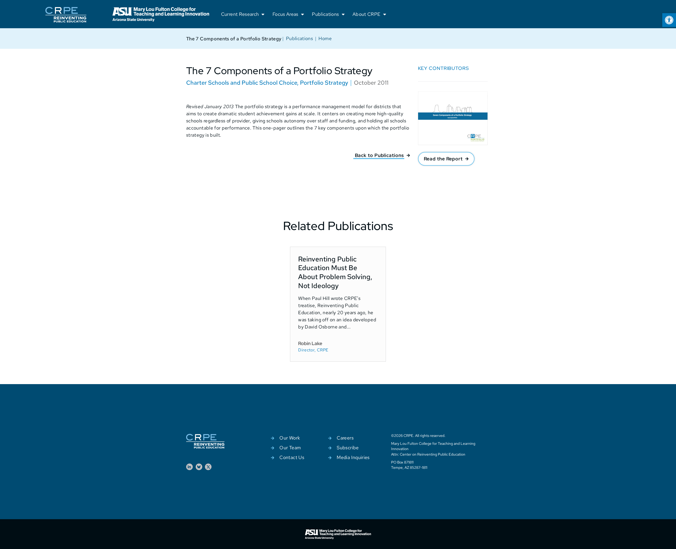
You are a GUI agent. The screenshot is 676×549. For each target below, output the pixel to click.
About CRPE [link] (367, 14)
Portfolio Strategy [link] (324, 83)
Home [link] (324, 38)
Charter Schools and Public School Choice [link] (241, 83)
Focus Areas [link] (285, 14)
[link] (669, 20)
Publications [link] (325, 14)
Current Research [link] (240, 14)
